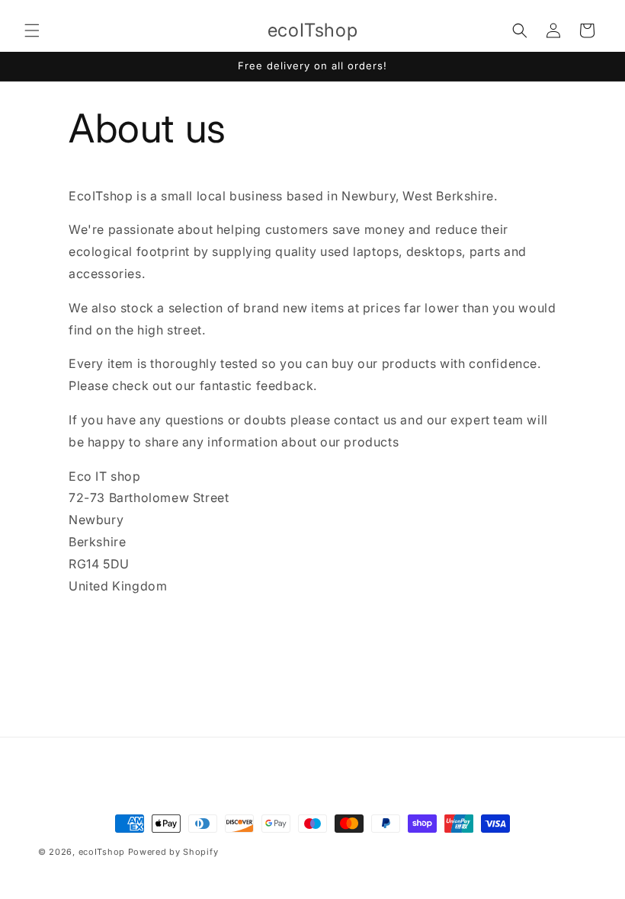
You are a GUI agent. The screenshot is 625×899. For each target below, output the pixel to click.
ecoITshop (102, 851)
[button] (32, 30)
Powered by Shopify (173, 851)
